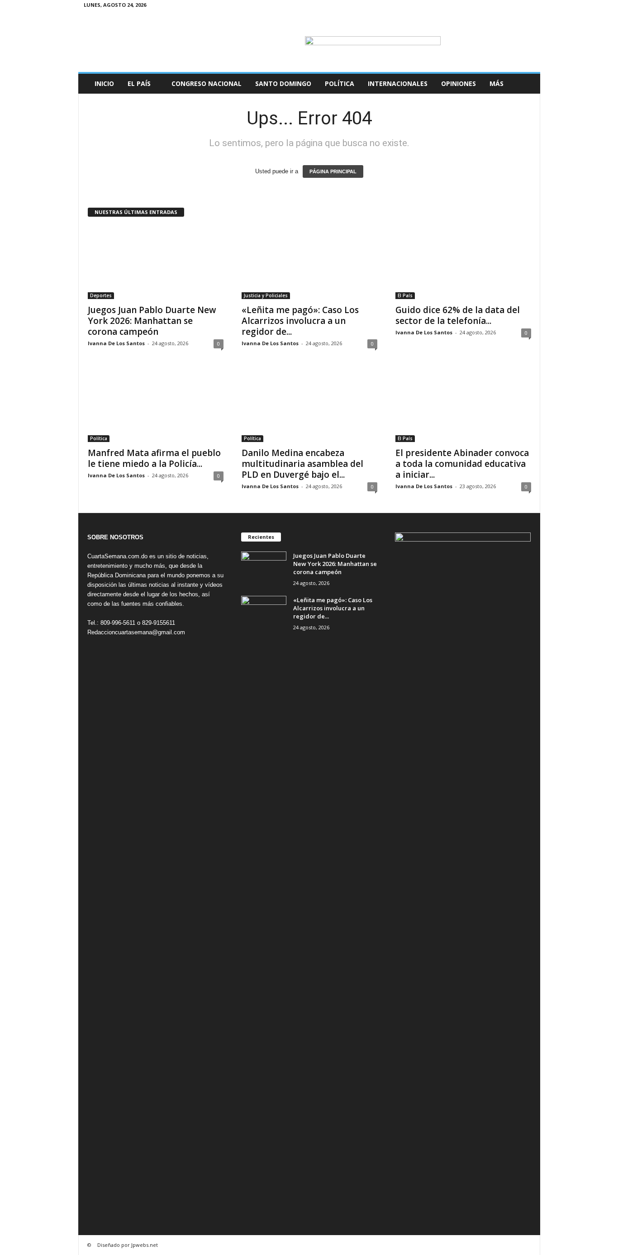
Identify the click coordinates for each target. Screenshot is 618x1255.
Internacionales (398, 83)
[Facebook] (485, 6)
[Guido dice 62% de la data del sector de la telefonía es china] (463, 263)
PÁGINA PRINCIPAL (333, 171)
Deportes (101, 295)
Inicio (104, 83)
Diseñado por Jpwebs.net (127, 1244)
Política (339, 83)
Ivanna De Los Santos (116, 343)
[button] (527, 84)
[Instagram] (499, 6)
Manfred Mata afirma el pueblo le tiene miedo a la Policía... (154, 458)
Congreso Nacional (206, 83)
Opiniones (458, 83)
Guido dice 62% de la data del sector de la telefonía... (457, 315)
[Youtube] (528, 6)
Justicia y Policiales (266, 295)
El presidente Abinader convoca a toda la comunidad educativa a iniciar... (462, 463)
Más (497, 83)
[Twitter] (514, 6)
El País (139, 83)
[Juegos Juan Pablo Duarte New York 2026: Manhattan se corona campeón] (155, 263)
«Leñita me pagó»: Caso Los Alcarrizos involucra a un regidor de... (300, 321)
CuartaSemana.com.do (117, 556)
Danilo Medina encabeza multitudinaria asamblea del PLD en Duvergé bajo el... (302, 463)
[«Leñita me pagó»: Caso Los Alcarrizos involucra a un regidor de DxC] (309, 263)
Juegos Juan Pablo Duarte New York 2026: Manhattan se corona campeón (152, 321)
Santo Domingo (283, 83)
